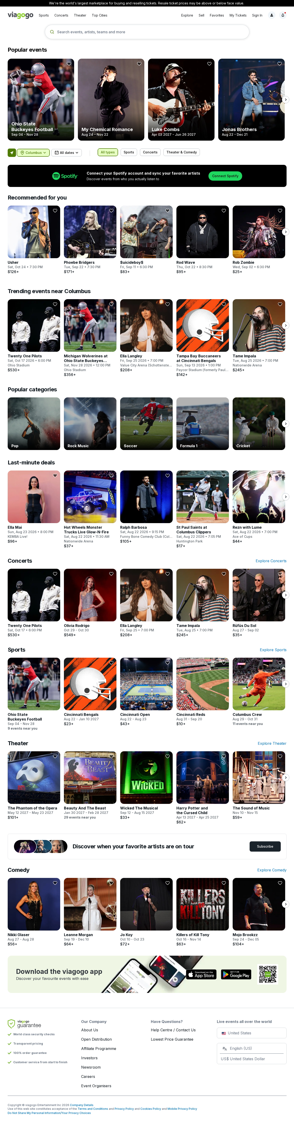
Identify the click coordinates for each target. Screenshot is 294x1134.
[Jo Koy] (146, 912)
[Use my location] (12, 153)
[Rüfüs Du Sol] (259, 603)
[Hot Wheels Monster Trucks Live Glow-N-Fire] (90, 509)
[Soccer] (146, 424)
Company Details (81, 1105)
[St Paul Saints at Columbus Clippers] (203, 509)
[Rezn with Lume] (259, 507)
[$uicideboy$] (146, 240)
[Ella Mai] (34, 507)
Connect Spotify (225, 176)
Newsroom (91, 1067)
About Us (89, 1030)
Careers (88, 1076)
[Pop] (34, 424)
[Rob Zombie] (259, 240)
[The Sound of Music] (259, 785)
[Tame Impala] (259, 335)
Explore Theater (272, 743)
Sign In (257, 15)
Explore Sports (273, 649)
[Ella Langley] (146, 335)
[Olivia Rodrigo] (90, 603)
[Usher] (34, 240)
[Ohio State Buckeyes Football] (41, 100)
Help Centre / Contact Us (173, 1030)
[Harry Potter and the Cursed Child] (203, 787)
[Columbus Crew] (259, 692)
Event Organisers (96, 1085)
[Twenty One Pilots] (34, 335)
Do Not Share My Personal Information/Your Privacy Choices (49, 1113)
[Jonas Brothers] (251, 100)
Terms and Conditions (93, 1108)
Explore (187, 15)
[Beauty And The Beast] (90, 785)
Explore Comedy (272, 870)
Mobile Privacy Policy (182, 1108)
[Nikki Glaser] (34, 912)
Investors (89, 1058)
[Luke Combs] (181, 100)
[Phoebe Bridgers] (90, 240)
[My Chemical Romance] (111, 100)
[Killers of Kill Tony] (203, 912)
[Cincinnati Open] (146, 692)
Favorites (217, 15)
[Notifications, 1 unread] (283, 15)
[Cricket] (259, 424)
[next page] (285, 99)
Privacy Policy (124, 1108)
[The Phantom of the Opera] (34, 785)
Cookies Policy (150, 1108)
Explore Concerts (271, 561)
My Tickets (238, 15)
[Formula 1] (203, 424)
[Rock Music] (90, 424)
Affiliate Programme (98, 1048)
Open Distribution (96, 1039)
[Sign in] (271, 15)
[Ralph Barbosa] (146, 507)
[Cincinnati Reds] (203, 692)
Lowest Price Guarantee (172, 1039)
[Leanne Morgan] (90, 912)
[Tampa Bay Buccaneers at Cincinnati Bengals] (203, 338)
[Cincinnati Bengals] (90, 692)
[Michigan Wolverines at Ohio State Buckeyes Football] (90, 338)
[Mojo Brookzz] (259, 912)
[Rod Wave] (203, 240)
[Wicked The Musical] (146, 785)
